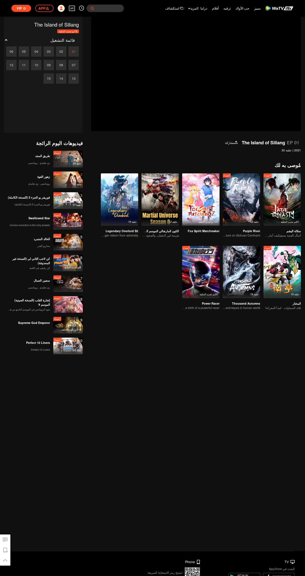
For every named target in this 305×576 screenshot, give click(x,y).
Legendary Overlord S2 (122, 231)
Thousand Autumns (246, 303)
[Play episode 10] (36, 65)
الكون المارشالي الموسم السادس (158, 231)
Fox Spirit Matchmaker (204, 231)
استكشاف (172, 8)
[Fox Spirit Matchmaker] (201, 199)
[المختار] (282, 272)
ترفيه (227, 8)
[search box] (92, 8)
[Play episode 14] (61, 78)
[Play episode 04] (36, 51)
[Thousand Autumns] (241, 272)
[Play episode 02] (61, 51)
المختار (297, 303)
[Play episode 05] (24, 51)
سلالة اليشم (294, 231)
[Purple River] (241, 199)
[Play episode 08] (61, 65)
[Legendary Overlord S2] (119, 199)
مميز (257, 8)
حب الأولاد (242, 8)
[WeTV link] (280, 8)
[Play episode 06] (11, 51)
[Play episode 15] (49, 78)
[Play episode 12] (11, 65)
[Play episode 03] (49, 51)
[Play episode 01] (73, 51)
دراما (203, 8)
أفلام (215, 8)
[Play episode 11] (24, 65)
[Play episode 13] (73, 78)
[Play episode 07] (73, 65)
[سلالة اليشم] (282, 199)
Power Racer (211, 303)
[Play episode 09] (49, 65)
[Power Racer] (201, 272)
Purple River (251, 231)
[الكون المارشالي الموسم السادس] (160, 199)
